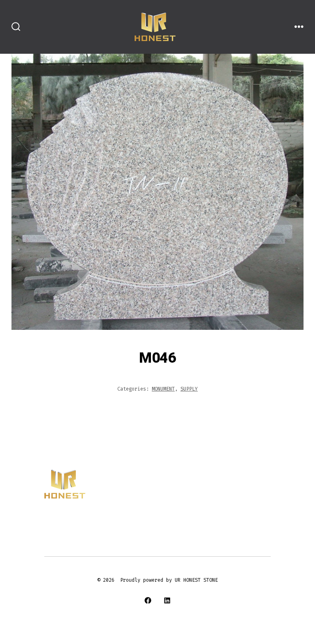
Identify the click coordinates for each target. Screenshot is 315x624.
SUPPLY (189, 389)
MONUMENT (163, 389)
